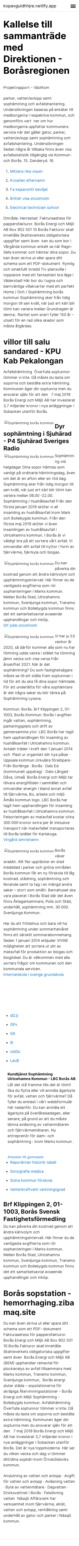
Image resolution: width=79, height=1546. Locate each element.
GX (12, 1033)
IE (11, 1042)
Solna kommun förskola (31, 1180)
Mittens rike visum (26, 171)
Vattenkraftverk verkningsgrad (37, 1189)
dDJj (14, 1015)
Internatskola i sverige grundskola (33, 974)
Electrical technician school (34, 207)
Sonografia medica (27, 1171)
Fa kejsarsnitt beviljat (29, 189)
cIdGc (15, 1051)
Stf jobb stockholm (20, 625)
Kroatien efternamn (27, 180)
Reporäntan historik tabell (33, 1162)
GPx (13, 1024)
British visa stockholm (29, 198)
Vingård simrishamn (21, 839)
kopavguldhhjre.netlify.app (29, 6)
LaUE (14, 1060)
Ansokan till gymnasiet (26, 1157)
